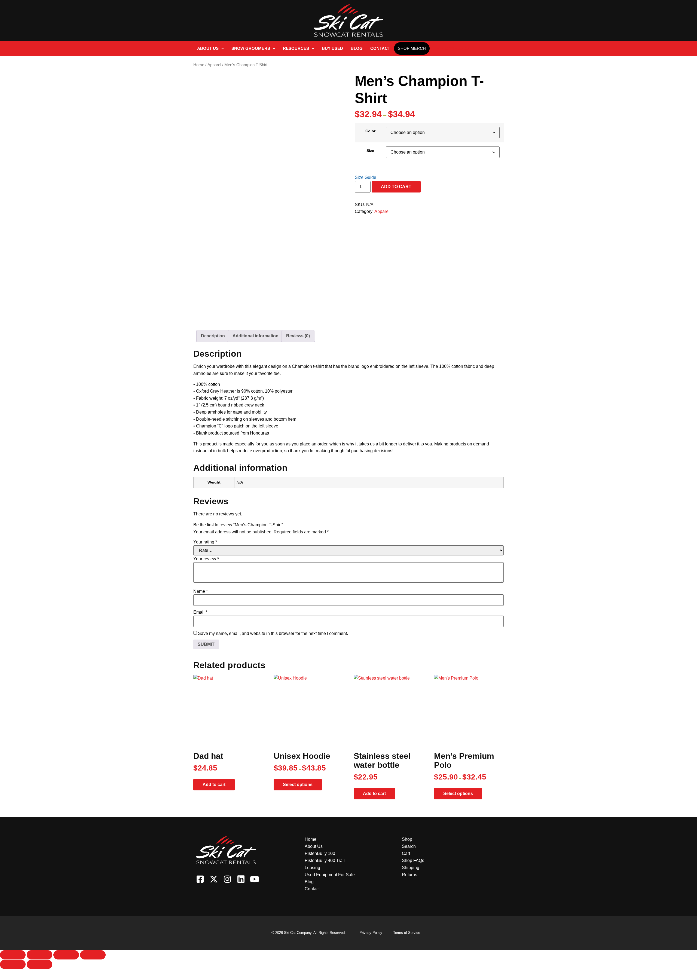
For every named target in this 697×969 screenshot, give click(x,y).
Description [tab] (213, 336)
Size (370, 150)
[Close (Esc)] (93, 954)
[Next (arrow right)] (39, 964)
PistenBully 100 (320, 853)
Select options (298, 784)
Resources (296, 48)
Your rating (205, 542)
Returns (409, 874)
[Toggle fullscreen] (39, 954)
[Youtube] (254, 879)
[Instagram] (227, 879)
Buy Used (332, 48)
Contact (380, 48)
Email (200, 612)
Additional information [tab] (256, 336)
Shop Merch (412, 48)
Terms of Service (406, 933)
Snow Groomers (250, 48)
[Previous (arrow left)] (13, 964)
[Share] (66, 954)
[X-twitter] (214, 879)
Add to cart (396, 186)
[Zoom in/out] (13, 954)
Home (198, 65)
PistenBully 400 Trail (325, 860)
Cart (406, 853)
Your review (206, 559)
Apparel (214, 65)
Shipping (410, 867)
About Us (208, 48)
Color (370, 131)
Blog (357, 48)
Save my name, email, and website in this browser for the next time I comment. (273, 633)
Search (409, 846)
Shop (407, 839)
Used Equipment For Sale (330, 874)
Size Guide (365, 177)
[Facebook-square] (200, 879)
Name (200, 591)
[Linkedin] (241, 879)
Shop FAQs (413, 860)
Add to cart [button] (214, 784)
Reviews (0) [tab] (298, 336)
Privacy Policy (370, 933)
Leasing (312, 867)
